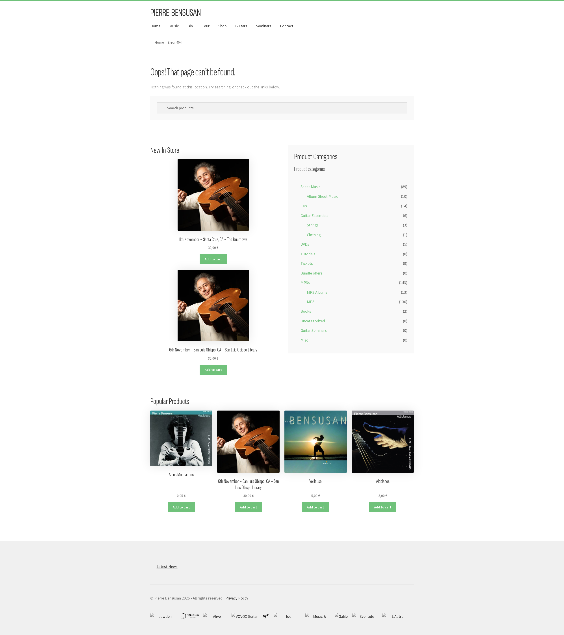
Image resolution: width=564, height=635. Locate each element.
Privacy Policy (236, 598)
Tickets (307, 263)
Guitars (241, 25)
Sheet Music (310, 186)
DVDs (305, 244)
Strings (313, 225)
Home (155, 25)
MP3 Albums (317, 292)
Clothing (314, 234)
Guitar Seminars (314, 330)
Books (306, 311)
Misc (304, 340)
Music (174, 25)
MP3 (310, 301)
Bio (190, 25)
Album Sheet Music (322, 196)
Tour (206, 25)
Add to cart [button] (213, 259)
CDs (304, 205)
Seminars (263, 25)
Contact (286, 25)
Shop (222, 25)
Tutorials (308, 253)
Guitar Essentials (314, 215)
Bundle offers (311, 273)
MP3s (305, 282)
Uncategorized (313, 320)
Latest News (167, 566)
